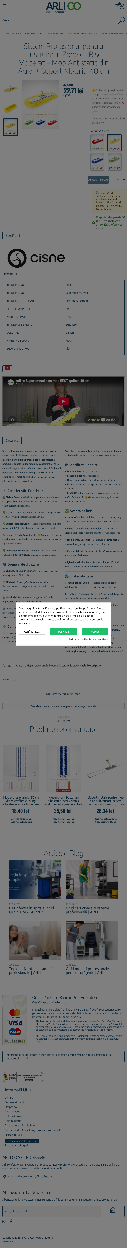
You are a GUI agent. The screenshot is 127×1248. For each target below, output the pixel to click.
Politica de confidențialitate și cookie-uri (88, 639)
